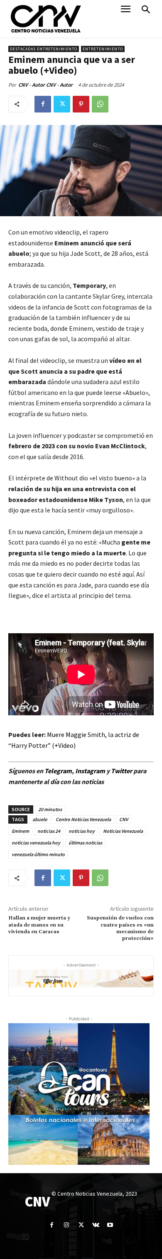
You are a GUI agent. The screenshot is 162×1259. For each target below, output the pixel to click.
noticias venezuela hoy (36, 842)
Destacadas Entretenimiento (43, 49)
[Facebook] (42, 104)
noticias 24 (48, 831)
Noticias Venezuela (123, 831)
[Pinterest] (81, 104)
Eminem (20, 831)
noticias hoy (82, 831)
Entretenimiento (103, 49)
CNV (123, 819)
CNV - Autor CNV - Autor (45, 84)
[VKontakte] (96, 1225)
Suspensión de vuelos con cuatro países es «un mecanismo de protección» (120, 928)
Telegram (58, 771)
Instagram (90, 771)
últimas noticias (85, 842)
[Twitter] (62, 104)
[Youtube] (110, 1225)
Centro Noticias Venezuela (83, 819)
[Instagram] (66, 1225)
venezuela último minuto (38, 854)
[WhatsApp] (100, 104)
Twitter (122, 771)
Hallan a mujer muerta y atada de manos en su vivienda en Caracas (39, 925)
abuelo (39, 819)
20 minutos (50, 809)
